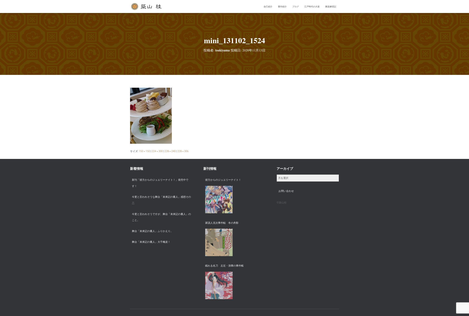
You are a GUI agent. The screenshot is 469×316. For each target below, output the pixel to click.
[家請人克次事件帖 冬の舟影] (219, 242)
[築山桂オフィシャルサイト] (146, 6)
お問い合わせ (286, 190)
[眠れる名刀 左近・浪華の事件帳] (219, 285)
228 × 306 (183, 151)
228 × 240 (170, 151)
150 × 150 (144, 151)
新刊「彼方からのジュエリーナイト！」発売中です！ (160, 182)
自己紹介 (268, 6)
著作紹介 (282, 6)
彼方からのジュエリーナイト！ (223, 179)
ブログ (295, 6)
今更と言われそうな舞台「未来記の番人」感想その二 (161, 200)
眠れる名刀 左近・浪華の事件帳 (224, 265)
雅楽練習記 (330, 6)
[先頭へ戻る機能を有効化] (461, 308)
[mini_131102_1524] (151, 115)
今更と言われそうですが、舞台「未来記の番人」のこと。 (161, 217)
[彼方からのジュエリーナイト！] (219, 199)
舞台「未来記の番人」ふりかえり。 (152, 231)
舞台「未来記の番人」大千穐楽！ (151, 241)
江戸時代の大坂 (312, 6)
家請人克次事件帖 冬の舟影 (222, 222)
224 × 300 (157, 151)
